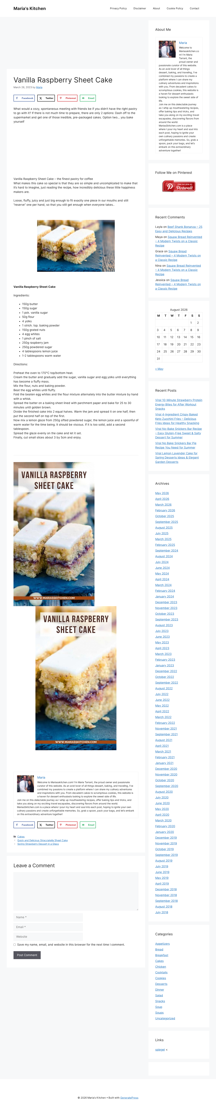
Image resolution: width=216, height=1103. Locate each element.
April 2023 (162, 648)
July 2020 (162, 797)
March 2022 (163, 717)
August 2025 (164, 527)
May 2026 (162, 493)
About (156, 8)
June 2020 (162, 803)
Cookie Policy (175, 8)
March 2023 (163, 654)
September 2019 (166, 855)
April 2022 (162, 711)
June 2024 (162, 567)
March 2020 (163, 820)
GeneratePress (129, 1097)
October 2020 (164, 780)
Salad (159, 995)
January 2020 (164, 832)
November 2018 (166, 895)
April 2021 (162, 745)
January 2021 (164, 763)
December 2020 (166, 768)
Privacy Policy (118, 8)
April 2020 (162, 814)
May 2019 (162, 878)
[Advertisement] (76, 44)
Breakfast (161, 955)
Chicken (160, 966)
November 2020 (166, 774)
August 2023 (164, 625)
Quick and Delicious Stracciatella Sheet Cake (42, 840)
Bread (159, 949)
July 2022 (161, 694)
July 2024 (162, 562)
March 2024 (163, 585)
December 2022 (166, 671)
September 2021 (166, 734)
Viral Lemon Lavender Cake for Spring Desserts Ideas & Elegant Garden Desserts (177, 458)
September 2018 (166, 901)
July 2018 (161, 912)
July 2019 (161, 866)
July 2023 (162, 631)
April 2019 (162, 883)
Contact (194, 8)
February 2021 (165, 757)
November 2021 (166, 728)
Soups (159, 1012)
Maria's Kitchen (30, 8)
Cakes (21, 836)
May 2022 (162, 705)
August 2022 (164, 688)
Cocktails (161, 972)
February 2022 (165, 723)
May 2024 (162, 573)
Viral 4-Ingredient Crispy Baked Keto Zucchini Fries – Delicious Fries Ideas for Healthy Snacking (177, 419)
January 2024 (164, 596)
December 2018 (166, 889)
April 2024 (162, 579)
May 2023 (162, 642)
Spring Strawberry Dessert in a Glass (38, 843)
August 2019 (163, 860)
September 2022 (166, 682)
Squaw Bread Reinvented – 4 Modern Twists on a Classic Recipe (178, 241)
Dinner (159, 989)
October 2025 (164, 516)
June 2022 (162, 700)
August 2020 (164, 791)
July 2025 (161, 533)
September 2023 (166, 619)
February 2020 (165, 826)
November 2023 (166, 608)
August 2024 (164, 556)
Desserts (161, 984)
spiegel (160, 1049)
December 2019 (166, 837)
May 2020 (162, 809)
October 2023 (164, 613)
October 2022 (164, 677)
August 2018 (163, 906)
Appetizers (162, 943)
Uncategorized (165, 1018)
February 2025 (165, 545)
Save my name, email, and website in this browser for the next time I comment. (71, 944)
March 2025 (163, 539)
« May (159, 369)
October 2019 (164, 849)
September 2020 (166, 786)
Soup (158, 1007)
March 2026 (163, 504)
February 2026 (165, 510)
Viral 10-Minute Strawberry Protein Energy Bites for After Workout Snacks (178, 404)
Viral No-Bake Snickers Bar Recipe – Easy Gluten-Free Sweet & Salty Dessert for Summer (178, 433)
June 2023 (162, 636)
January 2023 (164, 665)
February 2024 (165, 590)
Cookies (160, 978)
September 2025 (166, 522)
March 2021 (163, 751)
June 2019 (162, 872)
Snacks (160, 1001)
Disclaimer (139, 8)
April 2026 (162, 499)
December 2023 (166, 602)
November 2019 (166, 843)
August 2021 (163, 740)
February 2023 (165, 659)
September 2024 (166, 550)
